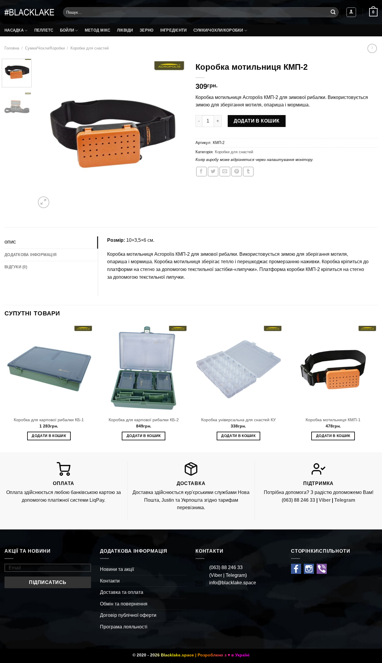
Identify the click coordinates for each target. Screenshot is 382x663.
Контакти (110, 580)
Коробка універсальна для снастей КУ (238, 419)
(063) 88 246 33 (298, 500)
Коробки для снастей (89, 48)
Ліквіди (125, 30)
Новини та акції (117, 569)
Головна (11, 48)
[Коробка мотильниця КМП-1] (333, 368)
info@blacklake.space (232, 582)
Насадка (14, 30)
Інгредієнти (173, 30)
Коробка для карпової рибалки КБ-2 (144, 419)
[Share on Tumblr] (248, 171)
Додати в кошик (257, 120)
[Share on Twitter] (213, 171)
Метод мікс (97, 30)
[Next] (176, 134)
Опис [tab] (10, 242)
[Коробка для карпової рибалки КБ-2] (143, 368)
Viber (325, 500)
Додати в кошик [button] (49, 436)
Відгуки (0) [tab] (15, 267)
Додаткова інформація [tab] (30, 255)
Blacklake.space (177, 655)
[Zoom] (44, 202)
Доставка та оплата (121, 592)
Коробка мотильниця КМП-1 (333, 419)
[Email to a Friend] (224, 171)
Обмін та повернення (123, 603)
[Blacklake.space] (29, 12)
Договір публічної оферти (128, 615)
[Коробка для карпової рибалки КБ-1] (48, 368)
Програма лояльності (123, 626)
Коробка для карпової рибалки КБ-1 (49, 419)
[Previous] (46, 134)
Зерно (146, 30)
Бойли (67, 30)
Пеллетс (43, 30)
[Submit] (333, 12)
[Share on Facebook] (201, 171)
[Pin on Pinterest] (236, 171)
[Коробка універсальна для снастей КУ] (238, 368)
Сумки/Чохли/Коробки (218, 30)
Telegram (344, 500)
